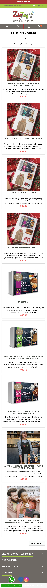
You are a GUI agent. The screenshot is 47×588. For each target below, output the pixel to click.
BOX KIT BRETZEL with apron (23, 193)
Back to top (37, 543)
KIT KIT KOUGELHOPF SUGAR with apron (23, 138)
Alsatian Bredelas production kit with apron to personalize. (23, 467)
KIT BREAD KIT (24, 302)
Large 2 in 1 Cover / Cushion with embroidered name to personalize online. (23, 521)
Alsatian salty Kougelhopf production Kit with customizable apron (23, 357)
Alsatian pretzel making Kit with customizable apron (23, 412)
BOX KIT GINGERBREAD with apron (23, 247)
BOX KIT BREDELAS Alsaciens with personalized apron (23, 84)
